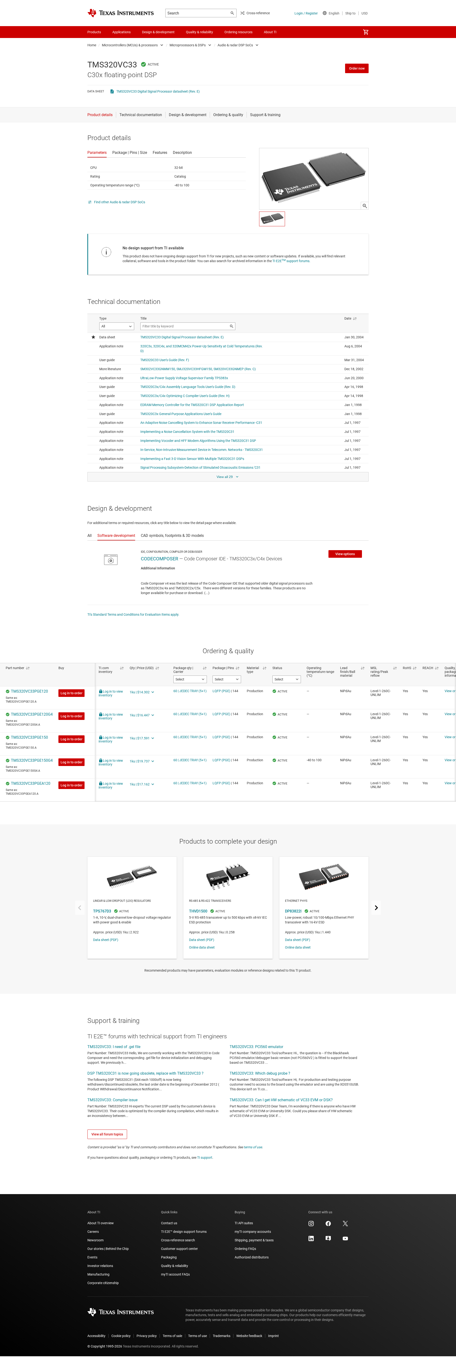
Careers (93, 1232)
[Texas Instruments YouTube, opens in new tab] (345, 1240)
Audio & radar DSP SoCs (235, 45)
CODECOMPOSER (159, 559)
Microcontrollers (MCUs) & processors (130, 45)
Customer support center (179, 1249)
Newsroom (95, 1240)
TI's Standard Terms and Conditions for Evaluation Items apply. (133, 614)
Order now (357, 68)
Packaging (169, 1257)
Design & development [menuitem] (158, 32)
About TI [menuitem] (270, 32)
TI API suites (244, 1223)
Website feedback (249, 1336)
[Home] (120, 13)
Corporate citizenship (103, 1283)
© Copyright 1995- (104, 1346)
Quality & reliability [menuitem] (199, 32)
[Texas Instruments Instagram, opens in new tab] (311, 1225)
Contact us (169, 1223)
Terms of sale (172, 1336)
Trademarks (221, 1336)
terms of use (253, 1147)
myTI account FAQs (175, 1274)
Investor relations (100, 1266)
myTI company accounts (253, 1232)
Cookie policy (121, 1336)
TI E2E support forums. (291, 261)
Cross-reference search (178, 1240)
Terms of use (197, 1336)
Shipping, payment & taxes (254, 1240)
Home (91, 45)
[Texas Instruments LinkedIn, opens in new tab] (311, 1240)
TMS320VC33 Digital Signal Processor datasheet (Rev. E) (158, 91)
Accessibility (96, 1336)
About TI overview (100, 1223)
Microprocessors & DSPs (188, 45)
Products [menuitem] (94, 32)
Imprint (273, 1336)
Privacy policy (147, 1336)
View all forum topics (107, 1134)
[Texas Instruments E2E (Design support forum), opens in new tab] (328, 1240)
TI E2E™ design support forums (184, 1232)
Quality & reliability (174, 1266)
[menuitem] (365, 32)
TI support (204, 1157)
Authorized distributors (252, 1257)
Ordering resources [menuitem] (238, 32)
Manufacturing (98, 1274)
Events (92, 1257)
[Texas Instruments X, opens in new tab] (345, 1225)
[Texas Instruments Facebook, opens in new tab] (328, 1225)
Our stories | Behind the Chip (108, 1249)
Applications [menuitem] (121, 32)
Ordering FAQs (245, 1249)
